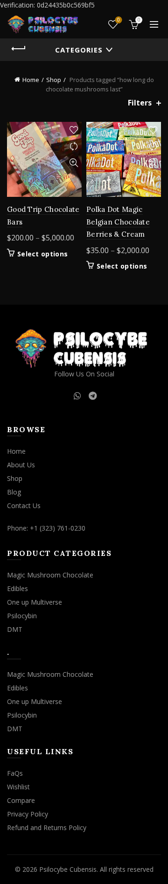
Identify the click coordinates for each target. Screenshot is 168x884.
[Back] (18, 48)
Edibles (17, 588)
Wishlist (118, 20)
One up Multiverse (34, 602)
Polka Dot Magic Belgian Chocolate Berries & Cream (118, 222)
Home (30, 79)
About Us (21, 464)
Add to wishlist (73, 130)
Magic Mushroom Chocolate (50, 574)
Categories (79, 49)
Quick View (73, 163)
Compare (73, 146)
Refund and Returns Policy (46, 827)
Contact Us (24, 505)
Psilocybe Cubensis (68, 869)
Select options (42, 254)
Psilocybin (22, 615)
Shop (53, 79)
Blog (14, 491)
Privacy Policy (27, 813)
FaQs (15, 773)
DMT (14, 629)
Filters (140, 102)
